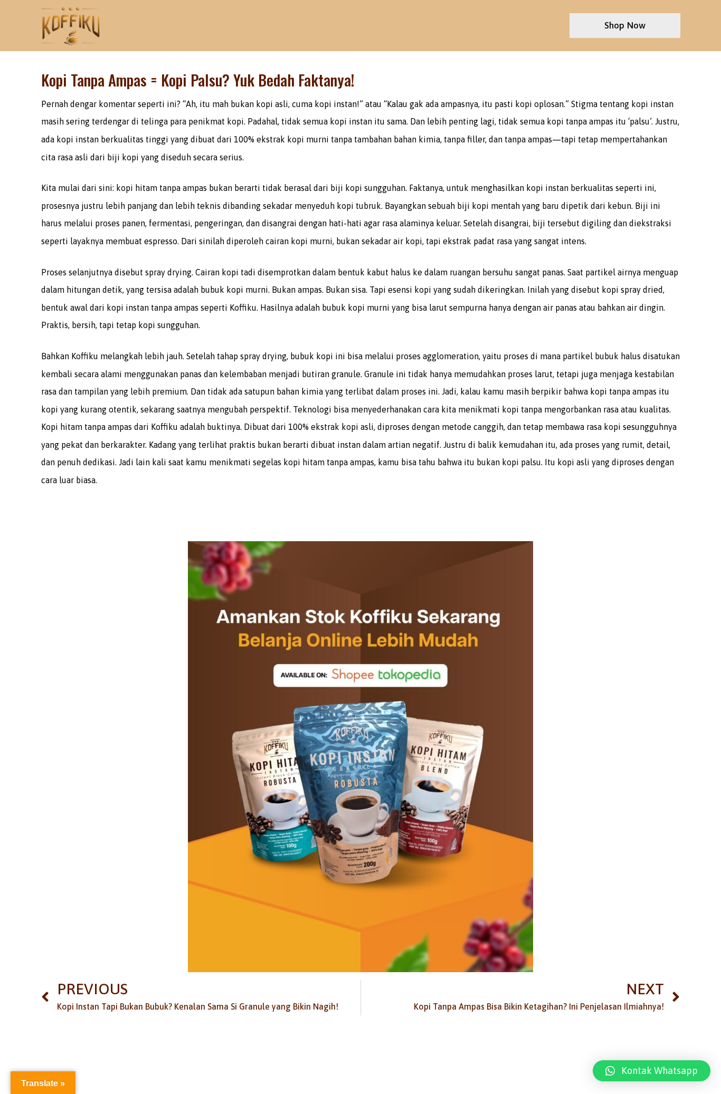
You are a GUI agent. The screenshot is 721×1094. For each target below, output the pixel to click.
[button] (651, 1070)
